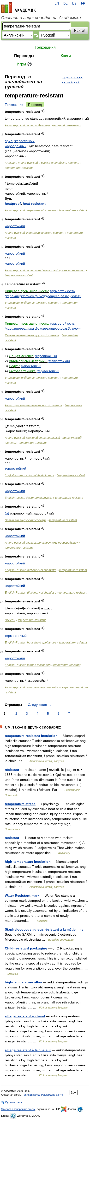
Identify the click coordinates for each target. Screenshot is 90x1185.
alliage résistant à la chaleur (28, 1050)
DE (65, 3)
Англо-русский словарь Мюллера (27, 125)
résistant (12, 770)
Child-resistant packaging (26, 948)
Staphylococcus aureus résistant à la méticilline (44, 929)
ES (74, 3)
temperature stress (20, 804)
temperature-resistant (67, 125)
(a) (7, 513)
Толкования (45, 47)
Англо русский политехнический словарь (33, 405)
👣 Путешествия (11, 1102)
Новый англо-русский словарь (25, 520)
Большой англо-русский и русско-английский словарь (42, 163)
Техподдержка (31, 1094)
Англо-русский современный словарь (30, 210)
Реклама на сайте (52, 1094)
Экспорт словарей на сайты (18, 1109)
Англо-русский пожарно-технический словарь (36, 687)
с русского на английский (72, 79)
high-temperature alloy (23, 982)
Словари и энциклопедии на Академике (41, 17)
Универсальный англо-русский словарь (32, 303)
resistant (12, 838)
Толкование (14, 105)
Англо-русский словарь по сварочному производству (41, 542)
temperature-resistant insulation (31, 736)
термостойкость (62, 291)
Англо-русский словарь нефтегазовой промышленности (44, 270)
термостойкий (48, 371)
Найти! (79, 30)
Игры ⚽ (24, 64)
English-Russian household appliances (30, 642)
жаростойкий (24, 141)
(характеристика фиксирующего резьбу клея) (43, 296)
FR (83, 3)
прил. (9, 141)
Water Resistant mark (22, 895)
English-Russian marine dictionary (27, 665)
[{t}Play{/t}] (43, 111)
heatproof (13, 203)
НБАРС (10, 620)
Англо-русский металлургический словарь (34, 233)
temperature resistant (63, 520)
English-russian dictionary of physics (28, 497)
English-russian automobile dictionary (29, 475)
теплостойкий (59, 361)
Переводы (24, 56)
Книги (66, 56)
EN (56, 3)
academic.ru (18, 7)
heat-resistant (34, 203)
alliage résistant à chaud (25, 1016)
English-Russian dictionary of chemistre (30, 570)
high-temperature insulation (28, 861)
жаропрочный (15, 146)
